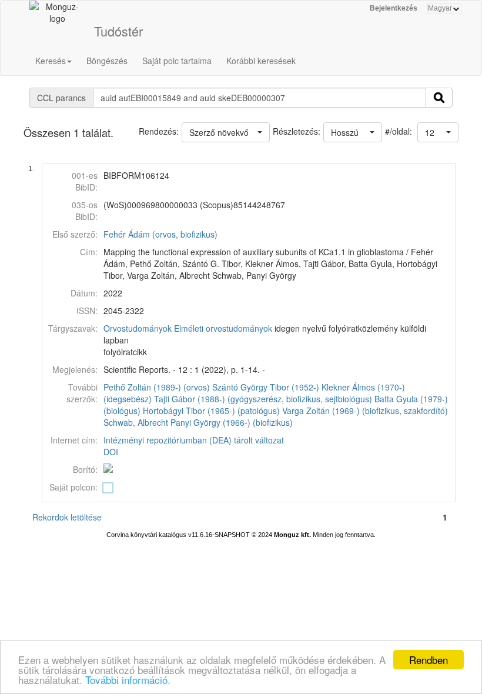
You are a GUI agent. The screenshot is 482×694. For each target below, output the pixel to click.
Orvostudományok (137, 328)
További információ (126, 679)
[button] (437, 132)
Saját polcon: (73, 487)
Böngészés (107, 60)
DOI (110, 452)
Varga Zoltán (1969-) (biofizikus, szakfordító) (365, 410)
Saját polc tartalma (177, 60)
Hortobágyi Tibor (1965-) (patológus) (211, 410)
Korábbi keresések (261, 60)
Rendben (428, 659)
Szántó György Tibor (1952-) (265, 387)
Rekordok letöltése (67, 517)
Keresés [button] (50, 60)
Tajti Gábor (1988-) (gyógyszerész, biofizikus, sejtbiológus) (263, 399)
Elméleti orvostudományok (223, 328)
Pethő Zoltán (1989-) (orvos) (156, 387)
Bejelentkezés (393, 8)
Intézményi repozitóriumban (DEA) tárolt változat (193, 440)
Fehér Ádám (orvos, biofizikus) (160, 234)
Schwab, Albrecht (135, 422)
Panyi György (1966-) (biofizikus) (231, 422)
